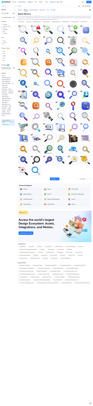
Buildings (8, 109)
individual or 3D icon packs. (57, 17)
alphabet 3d (22, 246)
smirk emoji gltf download (72, 268)
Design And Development (53, 199)
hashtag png (60, 252)
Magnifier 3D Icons (37, 21)
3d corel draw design (70, 246)
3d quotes (63, 255)
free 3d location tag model (44, 268)
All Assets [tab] (20, 9)
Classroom (4, 109)
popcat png (44, 255)
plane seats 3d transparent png (26, 271)
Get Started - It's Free (26, 233)
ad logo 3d (45, 258)
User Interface (74, 189)
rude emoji (31, 246)
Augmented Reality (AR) (6, 113)
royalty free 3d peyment (25, 279)
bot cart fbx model (58, 279)
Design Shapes (4, 102)
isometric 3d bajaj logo (42, 271)
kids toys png (51, 249)
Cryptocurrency (4, 85)
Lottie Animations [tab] (33, 9)
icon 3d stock (61, 249)
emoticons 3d (54, 258)
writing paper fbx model (80, 265)
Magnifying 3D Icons (56, 21)
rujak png (69, 249)
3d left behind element (58, 268)
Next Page (53, 178)
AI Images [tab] (53, 9)
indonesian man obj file (58, 274)
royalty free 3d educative (51, 265)
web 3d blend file (23, 277)
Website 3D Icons (65, 21)
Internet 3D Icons (84, 21)
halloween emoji (50, 252)
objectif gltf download (66, 282)
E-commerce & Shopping (6, 83)
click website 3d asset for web (70, 271)
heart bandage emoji (65, 258)
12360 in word (72, 255)
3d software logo (23, 258)
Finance (49, 194)
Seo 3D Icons (28, 21)
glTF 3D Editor (88, 6)
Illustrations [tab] (42, 9)
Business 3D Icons (46, 21)
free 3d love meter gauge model (27, 282)
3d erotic (81, 246)
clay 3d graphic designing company (27, 274)
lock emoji (41, 252)
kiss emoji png (54, 255)
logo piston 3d (79, 252)
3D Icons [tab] (26, 9)
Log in (83, 2)
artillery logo (69, 252)
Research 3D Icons (75, 21)
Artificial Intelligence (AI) (6, 77)
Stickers (73, 204)
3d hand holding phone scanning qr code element (48, 282)
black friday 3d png (35, 258)
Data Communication (6, 100)
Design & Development (6, 79)
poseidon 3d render (38, 265)
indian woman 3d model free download (28, 249)
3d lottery (43, 249)
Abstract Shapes (27, 194)
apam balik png (59, 246)
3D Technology (4, 89)
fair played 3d (49, 246)
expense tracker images (25, 255)
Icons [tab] (47, 9)
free (27, 16)
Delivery (10, 89)
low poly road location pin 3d (72, 279)
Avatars (9, 108)
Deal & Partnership (5, 96)
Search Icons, (53, 19)
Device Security (4, 106)
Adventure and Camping (6, 98)
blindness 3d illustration (25, 265)
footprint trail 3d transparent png (82, 282)
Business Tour (4, 108)
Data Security (4, 92)
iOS (12, 83)
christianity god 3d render (74, 277)
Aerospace (4, 111)
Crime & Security (5, 87)
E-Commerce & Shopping (77, 194)
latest (84, 17)
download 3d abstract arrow (73, 274)
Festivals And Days (27, 199)
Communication (5, 94)
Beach (8, 111)
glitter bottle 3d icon (47, 277)
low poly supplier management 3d (27, 268)
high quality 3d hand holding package (42, 279)
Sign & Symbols (27, 204)
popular (80, 17)
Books (10, 106)
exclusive (77, 17)
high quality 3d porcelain (66, 265)
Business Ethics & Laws (6, 104)
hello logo (36, 255)
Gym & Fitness (50, 204)
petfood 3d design (35, 277)
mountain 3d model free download (27, 252)
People (49, 189)
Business (3, 75)
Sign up (88, 2)
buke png (40, 246)
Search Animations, (39, 19)
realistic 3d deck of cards (44, 274)
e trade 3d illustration (60, 277)
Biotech (3, 115)
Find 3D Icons (21, 21)
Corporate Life (10, 92)
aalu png (80, 255)
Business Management (6, 81)
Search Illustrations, (47, 19)
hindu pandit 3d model (55, 271)
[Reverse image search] (79, 6)
